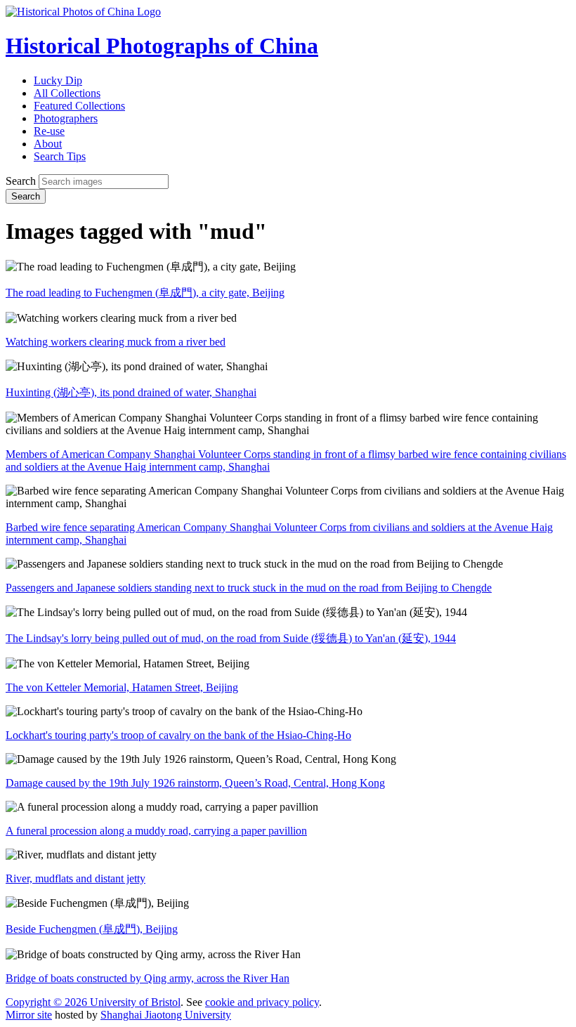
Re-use (49, 131)
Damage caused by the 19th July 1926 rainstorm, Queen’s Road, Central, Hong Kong (195, 783)
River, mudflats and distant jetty (75, 878)
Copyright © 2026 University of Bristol (93, 1002)
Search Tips (60, 156)
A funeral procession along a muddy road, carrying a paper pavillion (156, 831)
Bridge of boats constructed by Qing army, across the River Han (147, 978)
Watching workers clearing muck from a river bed (115, 342)
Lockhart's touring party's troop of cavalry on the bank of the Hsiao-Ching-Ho (178, 735)
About (48, 144)
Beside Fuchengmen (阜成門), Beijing (92, 929)
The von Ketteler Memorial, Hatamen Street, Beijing (122, 687)
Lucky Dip (58, 80)
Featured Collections (79, 106)
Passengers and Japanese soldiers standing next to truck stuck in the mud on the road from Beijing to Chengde (249, 588)
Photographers (66, 118)
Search (21, 181)
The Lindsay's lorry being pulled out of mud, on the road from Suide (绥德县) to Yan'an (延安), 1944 (231, 638)
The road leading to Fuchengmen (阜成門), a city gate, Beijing (145, 293)
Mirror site (29, 1015)
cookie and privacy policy (262, 1002)
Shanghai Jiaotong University (165, 1015)
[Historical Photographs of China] (83, 12)
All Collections (67, 93)
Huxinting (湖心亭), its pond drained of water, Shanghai (131, 392)
